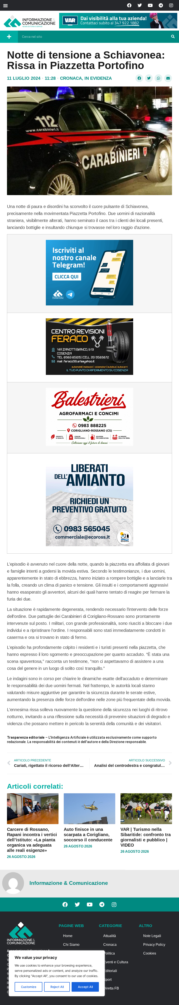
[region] (57, 973)
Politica (109, 953)
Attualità (109, 936)
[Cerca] (173, 37)
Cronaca (71, 78)
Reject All (57, 987)
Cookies (149, 953)
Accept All (85, 987)
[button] (5, 5)
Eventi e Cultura (115, 962)
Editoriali (110, 971)
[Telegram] (160, 5)
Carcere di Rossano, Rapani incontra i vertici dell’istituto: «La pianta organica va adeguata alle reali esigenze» (32, 840)
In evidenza (98, 78)
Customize (28, 987)
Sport (107, 979)
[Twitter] (139, 5)
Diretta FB (111, 988)
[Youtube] (150, 5)
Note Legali (152, 936)
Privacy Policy (154, 944)
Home (67, 936)
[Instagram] (171, 5)
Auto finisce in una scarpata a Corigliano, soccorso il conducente (88, 834)
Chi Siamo (71, 944)
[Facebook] (129, 5)
